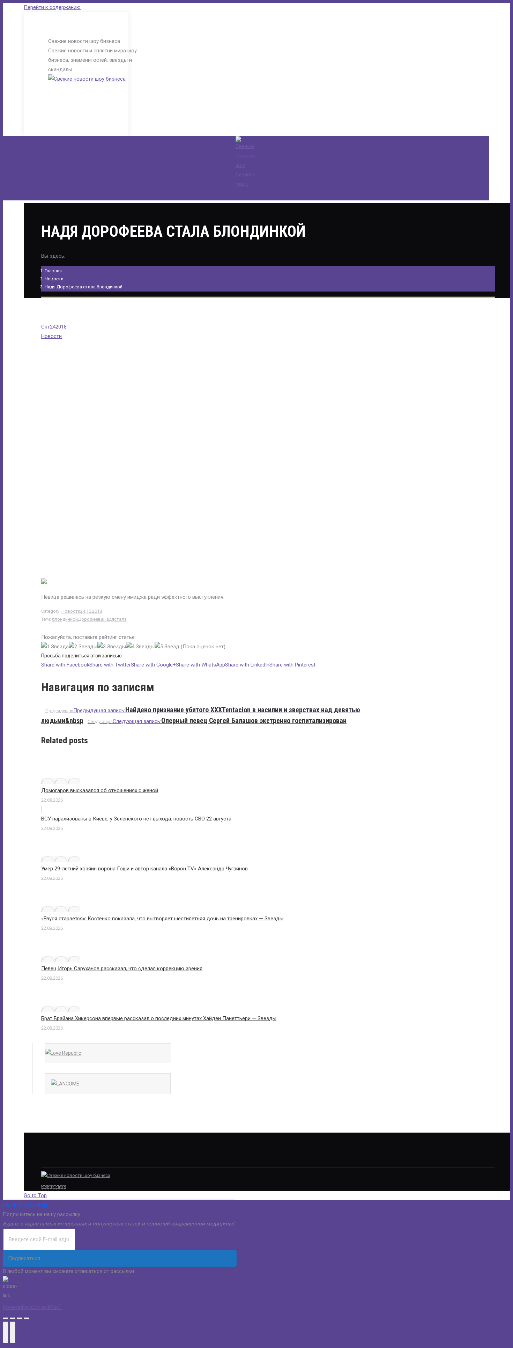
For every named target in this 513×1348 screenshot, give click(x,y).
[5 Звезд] (167, 646)
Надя (108, 619)
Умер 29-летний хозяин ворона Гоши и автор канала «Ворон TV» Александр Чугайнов (144, 868)
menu (242, 184)
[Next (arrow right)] (12, 1332)
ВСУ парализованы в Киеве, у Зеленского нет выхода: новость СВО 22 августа (136, 819)
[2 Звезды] (83, 646)
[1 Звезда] (55, 646)
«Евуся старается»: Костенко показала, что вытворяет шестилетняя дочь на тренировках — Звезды (162, 918)
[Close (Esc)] (5, 1318)
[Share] (12, 1318)
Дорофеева (90, 619)
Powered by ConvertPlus (32, 1307)
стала (120, 619)
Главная (53, 270)
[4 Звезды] (140, 646)
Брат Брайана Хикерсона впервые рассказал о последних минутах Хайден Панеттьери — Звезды (158, 1018)
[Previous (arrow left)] (5, 1332)
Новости (54, 278)
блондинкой (65, 619)
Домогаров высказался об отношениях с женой (99, 790)
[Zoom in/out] (26, 1318)
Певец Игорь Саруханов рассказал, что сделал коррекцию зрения (121, 968)
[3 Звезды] (111, 646)
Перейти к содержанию (52, 7)
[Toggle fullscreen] (19, 1318)
